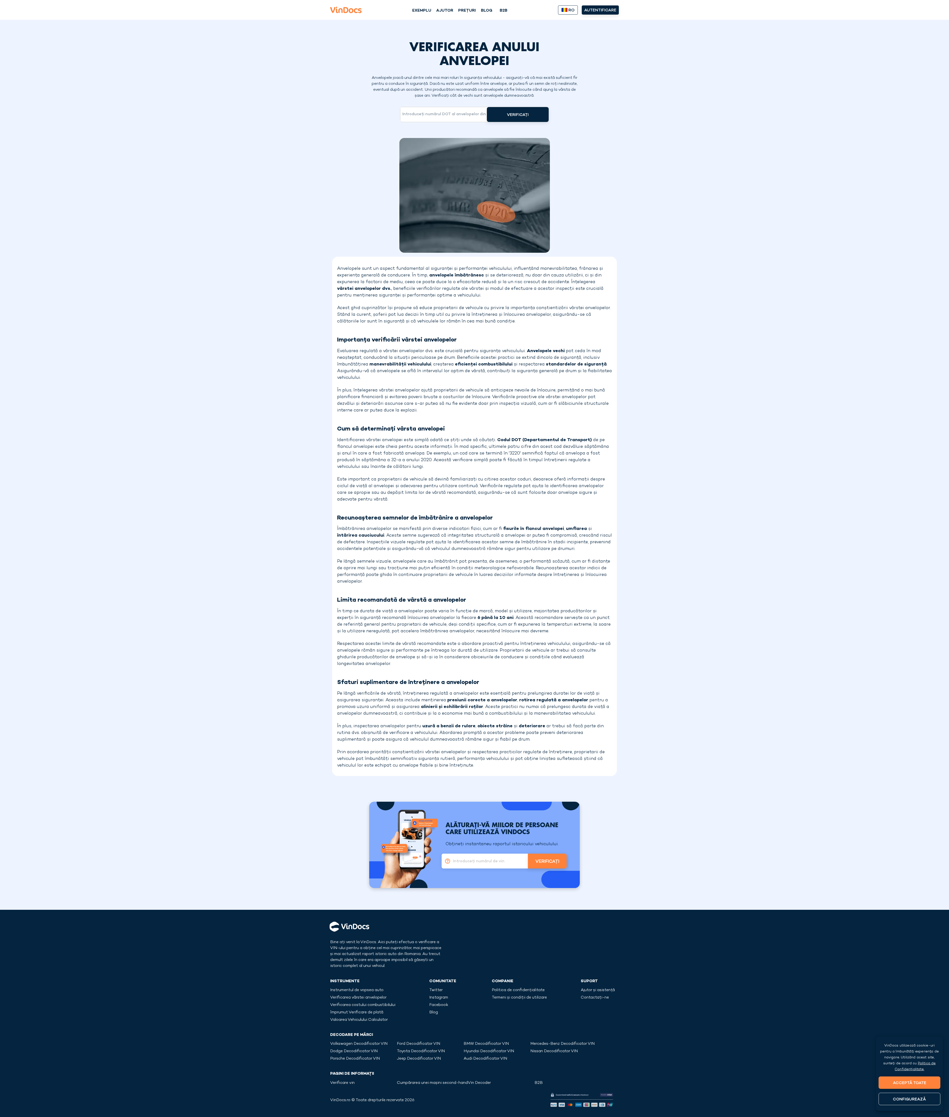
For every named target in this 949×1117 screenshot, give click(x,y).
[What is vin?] (446, 861)
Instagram (438, 997)
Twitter (436, 990)
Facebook (438, 1005)
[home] (346, 10)
